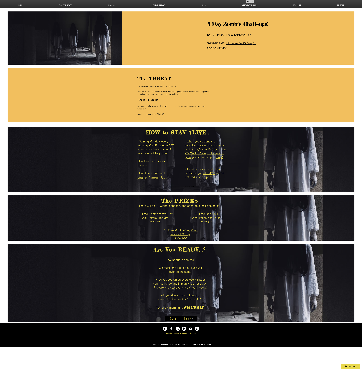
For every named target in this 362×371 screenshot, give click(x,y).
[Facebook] (171, 329)
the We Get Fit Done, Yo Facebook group (205, 153)
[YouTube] (190, 329)
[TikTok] (165, 329)
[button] (65, 5)
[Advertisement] (12, 359)
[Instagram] (178, 329)
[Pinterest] (197, 329)
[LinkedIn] (184, 329)
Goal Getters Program (154, 218)
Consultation (199, 218)
